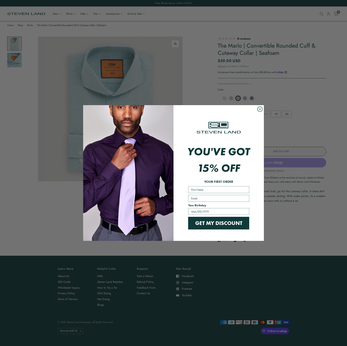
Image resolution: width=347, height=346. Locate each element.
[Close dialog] (259, 109)
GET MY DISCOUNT (218, 223)
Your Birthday (197, 205)
